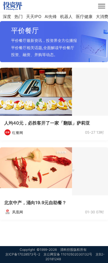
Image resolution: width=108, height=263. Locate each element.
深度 (7, 16)
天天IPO (33, 16)
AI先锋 (51, 16)
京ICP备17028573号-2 (22, 254)
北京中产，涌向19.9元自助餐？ (35, 202)
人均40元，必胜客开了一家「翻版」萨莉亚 (47, 123)
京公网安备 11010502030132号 (67, 254)
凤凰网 (17, 212)
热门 (18, 16)
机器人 (66, 16)
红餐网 (17, 132)
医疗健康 (84, 16)
